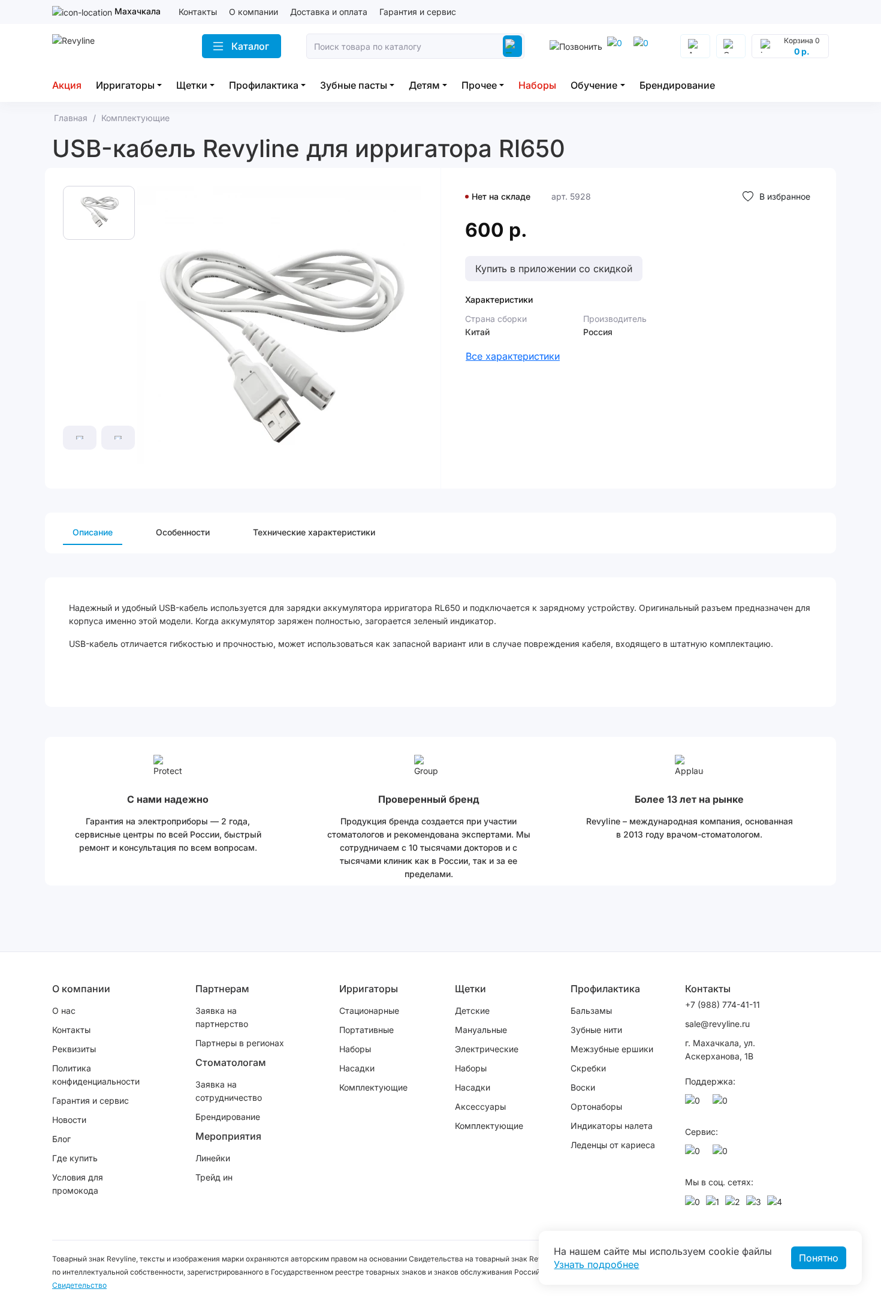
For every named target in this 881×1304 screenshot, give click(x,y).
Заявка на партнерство (221, 1017)
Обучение (594, 85)
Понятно (818, 1258)
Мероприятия (228, 1136)
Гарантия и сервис (417, 12)
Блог (61, 1139)
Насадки (357, 1068)
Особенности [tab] (183, 532)
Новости (69, 1120)
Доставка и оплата (328, 12)
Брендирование (677, 85)
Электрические (486, 1049)
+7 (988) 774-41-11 (722, 1004)
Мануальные (481, 1030)
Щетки (191, 85)
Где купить (75, 1158)
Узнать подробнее (596, 1264)
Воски (583, 1087)
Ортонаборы (596, 1106)
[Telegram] (643, 46)
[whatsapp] (694, 1103)
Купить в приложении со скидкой (553, 269)
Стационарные (369, 1010)
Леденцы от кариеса (613, 1145)
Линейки (212, 1158)
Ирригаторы (125, 85)
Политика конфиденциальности (96, 1074)
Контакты (198, 12)
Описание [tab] (93, 532)
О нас (64, 1010)
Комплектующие (373, 1087)
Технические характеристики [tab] (314, 532)
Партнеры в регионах (239, 1043)
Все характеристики (513, 356)
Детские (472, 1010)
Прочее (479, 85)
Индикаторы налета (612, 1126)
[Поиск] (512, 46)
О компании (253, 12)
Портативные (366, 1030)
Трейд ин (214, 1177)
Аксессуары (480, 1106)
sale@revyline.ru (717, 1024)
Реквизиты (74, 1049)
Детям (424, 85)
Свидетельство (79, 1285)
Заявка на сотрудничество (228, 1091)
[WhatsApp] (616, 46)
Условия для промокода (77, 1183)
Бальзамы (591, 1010)
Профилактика (263, 85)
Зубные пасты (353, 85)
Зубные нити (596, 1030)
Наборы (537, 85)
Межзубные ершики (612, 1049)
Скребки (588, 1068)
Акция (67, 85)
